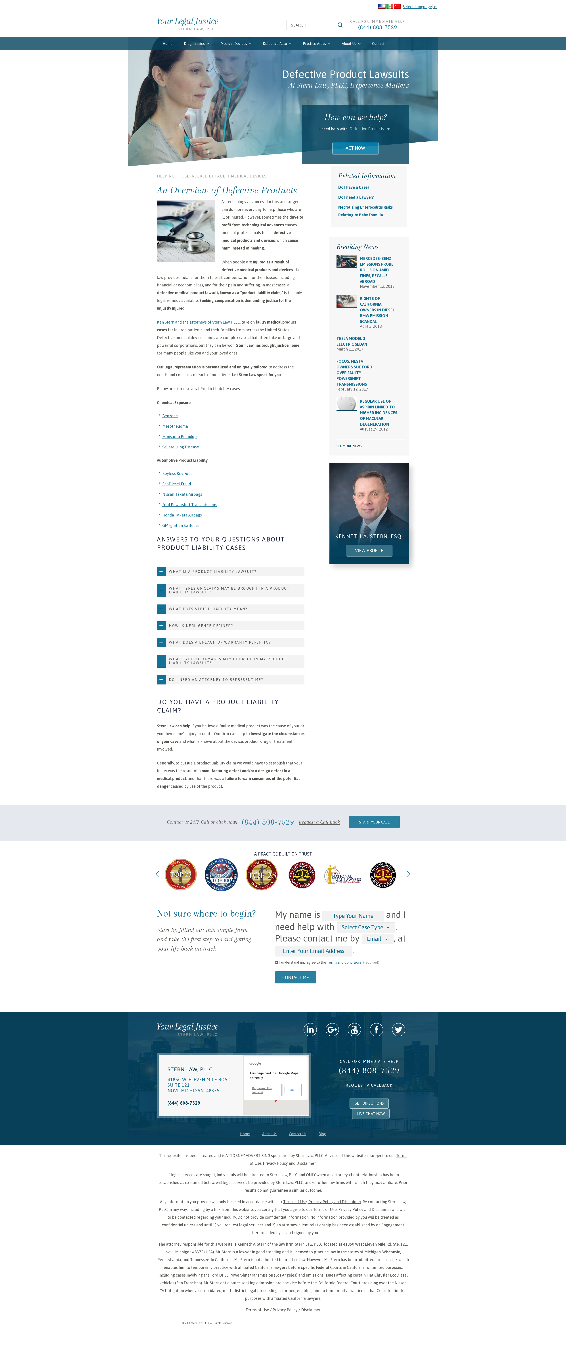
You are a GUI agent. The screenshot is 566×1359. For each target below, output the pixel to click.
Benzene (170, 416)
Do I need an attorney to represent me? (216, 680)
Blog (322, 1134)
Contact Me (295, 977)
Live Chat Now (371, 1113)
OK (292, 1090)
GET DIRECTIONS (369, 1103)
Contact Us (297, 1134)
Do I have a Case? (353, 187)
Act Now (355, 148)
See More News (349, 446)
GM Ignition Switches (180, 525)
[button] (370, 129)
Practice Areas (315, 44)
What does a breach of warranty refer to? (220, 642)
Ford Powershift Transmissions (189, 504)
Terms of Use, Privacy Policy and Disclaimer (322, 1201)
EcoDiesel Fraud (176, 484)
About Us (349, 44)
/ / (283, 1310)
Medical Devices (234, 44)
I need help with (333, 129)
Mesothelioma (175, 426)
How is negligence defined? (201, 626)
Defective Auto (275, 44)
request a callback (369, 1085)
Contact (378, 44)
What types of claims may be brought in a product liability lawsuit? (229, 590)
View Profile (369, 550)
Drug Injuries (195, 44)
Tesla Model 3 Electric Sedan (352, 341)
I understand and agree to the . (329, 962)
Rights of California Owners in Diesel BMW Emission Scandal (377, 310)
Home (167, 44)
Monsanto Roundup (179, 436)
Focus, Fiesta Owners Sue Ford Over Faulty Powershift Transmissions (354, 373)
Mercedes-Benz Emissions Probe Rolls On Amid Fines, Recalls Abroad (377, 270)
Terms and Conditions (344, 962)
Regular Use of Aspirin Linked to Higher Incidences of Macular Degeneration (378, 413)
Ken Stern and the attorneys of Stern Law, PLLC (198, 322)
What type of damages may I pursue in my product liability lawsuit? (228, 661)
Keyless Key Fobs (177, 473)
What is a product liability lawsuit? (212, 572)
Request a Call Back (319, 822)
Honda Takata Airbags (182, 515)
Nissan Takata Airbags (182, 494)
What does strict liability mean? (208, 609)
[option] (180, 874)
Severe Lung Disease (180, 447)
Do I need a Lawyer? (356, 197)
